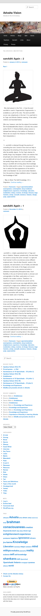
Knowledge (23, 191)
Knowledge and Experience (12, 385)
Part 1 (5, 66)
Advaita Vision (12, 12)
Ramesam (12, 187)
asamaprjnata (7, 189)
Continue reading (17, 182)
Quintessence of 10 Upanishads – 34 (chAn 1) (18, 378)
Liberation (31, 191)
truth (18, 559)
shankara (23, 195)
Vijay (5, 493)
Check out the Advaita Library (13, 574)
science (6, 554)
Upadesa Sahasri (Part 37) (12, 367)
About (28, 40)
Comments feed (8, 506)
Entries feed (7, 503)
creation (29, 527)
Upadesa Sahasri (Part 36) (12, 374)
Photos (13, 44)
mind (35, 546)
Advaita (14, 517)
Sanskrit (14, 40)
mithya (13, 193)
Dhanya (5, 444)
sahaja (11, 195)
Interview (6, 449)
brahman (13, 521)
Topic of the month (9, 484)
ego (29, 531)
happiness (14, 538)
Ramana (31, 193)
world (11, 565)
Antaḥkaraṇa (7, 376)
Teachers (6, 40)
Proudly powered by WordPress (20, 612)
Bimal (5, 440)
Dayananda (7, 531)
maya (22, 546)
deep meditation (27, 189)
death (14, 531)
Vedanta (29, 195)
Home (5, 35)
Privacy (6, 44)
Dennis (5, 442)
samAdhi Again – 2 (13, 58)
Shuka (5, 474)
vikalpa (34, 195)
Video (5, 491)
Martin (5, 456)
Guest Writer (7, 447)
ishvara (33, 538)
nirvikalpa (25, 193)
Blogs (19, 35)
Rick (4, 472)
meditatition (6, 193)
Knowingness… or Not (10, 369)
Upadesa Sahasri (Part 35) (12, 381)
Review (5, 470)
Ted (4, 479)
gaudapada (6, 538)
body (4, 523)
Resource (6, 467)
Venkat (5, 488)
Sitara (5, 477)
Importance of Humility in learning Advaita (23, 414)
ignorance (24, 537)
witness (5, 566)
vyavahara (31, 562)
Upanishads (8, 562)
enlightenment (7, 191)
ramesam (25, 62)
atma (20, 518)
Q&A (26, 35)
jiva (4, 542)
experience (16, 191)
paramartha (22, 551)
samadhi (16, 195)
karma (9, 542)
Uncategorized (8, 486)
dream (25, 531)
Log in (5, 501)
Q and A (6, 463)
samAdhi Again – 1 (13, 205)
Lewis (5, 454)
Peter (5, 461)
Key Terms (6, 451)
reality (30, 550)
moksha (18, 193)
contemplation (16, 189)
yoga (4, 197)
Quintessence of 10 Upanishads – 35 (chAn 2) (18, 371)
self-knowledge (21, 554)
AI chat (5, 435)
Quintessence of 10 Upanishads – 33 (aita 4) (18, 383)
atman (25, 517)
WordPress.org (8, 508)
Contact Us (6, 576)
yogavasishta (11, 197)
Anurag (5, 437)
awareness (35, 517)
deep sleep (20, 531)
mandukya (17, 547)
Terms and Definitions (10, 481)
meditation (28, 547)
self (12, 554)
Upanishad (24, 559)
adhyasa (6, 518)
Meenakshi (6, 458)
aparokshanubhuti (27, 187)
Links (21, 40)
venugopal (24, 563)
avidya (29, 518)
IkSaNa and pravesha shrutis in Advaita (16, 388)
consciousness (14, 527)
